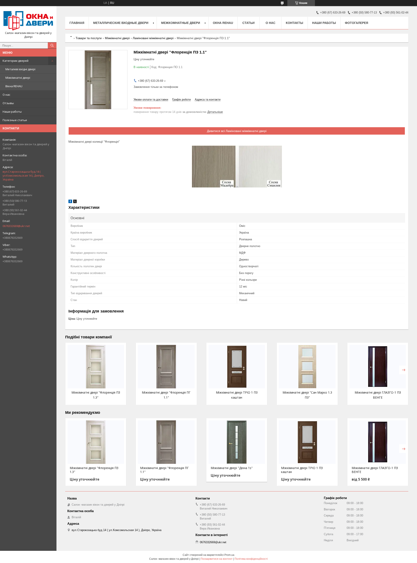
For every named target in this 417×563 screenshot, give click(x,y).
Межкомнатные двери (180, 23)
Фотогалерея (356, 23)
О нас (6, 95)
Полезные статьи (15, 120)
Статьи (248, 23)
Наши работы (12, 112)
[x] (75, 202)
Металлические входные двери (120, 23)
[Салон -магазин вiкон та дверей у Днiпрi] (28, 20)
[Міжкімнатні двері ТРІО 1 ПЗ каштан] (236, 366)
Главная (77, 23)
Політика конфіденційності (251, 558)
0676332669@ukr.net (16, 226)
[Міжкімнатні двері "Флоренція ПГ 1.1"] (166, 366)
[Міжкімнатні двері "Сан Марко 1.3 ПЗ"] (307, 366)
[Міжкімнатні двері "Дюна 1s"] (236, 442)
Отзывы (8, 103)
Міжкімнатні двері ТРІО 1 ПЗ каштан (302, 470)
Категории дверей (15, 61)
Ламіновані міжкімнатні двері (153, 38)
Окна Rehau (223, 23)
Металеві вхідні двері (20, 69)
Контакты (294, 23)
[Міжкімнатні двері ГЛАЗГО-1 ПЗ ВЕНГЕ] (377, 366)
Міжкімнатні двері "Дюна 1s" (232, 468)
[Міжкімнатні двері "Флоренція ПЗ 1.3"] (96, 366)
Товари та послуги (89, 38)
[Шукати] (52, 45)
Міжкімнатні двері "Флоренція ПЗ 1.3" (94, 470)
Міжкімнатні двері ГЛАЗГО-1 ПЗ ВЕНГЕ (375, 470)
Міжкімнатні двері (17, 78)
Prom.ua (229, 554)
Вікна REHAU (13, 86)
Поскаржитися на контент (217, 558)
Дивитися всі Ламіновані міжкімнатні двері (236, 131)
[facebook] (70, 202)
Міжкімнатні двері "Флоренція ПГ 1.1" (164, 470)
